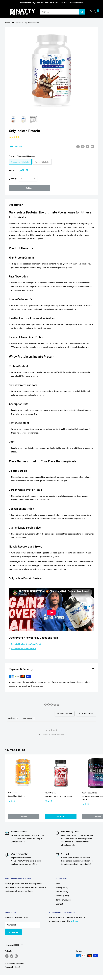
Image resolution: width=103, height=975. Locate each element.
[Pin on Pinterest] (83, 146)
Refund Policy (62, 891)
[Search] (82, 12)
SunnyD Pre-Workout (16, 796)
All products (16, 22)
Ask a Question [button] (66, 713)
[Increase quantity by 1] (34, 178)
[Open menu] (6, 12)
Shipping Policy (62, 895)
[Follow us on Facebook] (7, 956)
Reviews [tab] (11, 718)
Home (7, 22)
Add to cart (60, 816)
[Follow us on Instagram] (16, 956)
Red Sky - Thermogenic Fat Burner (59, 796)
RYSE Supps (12, 793)
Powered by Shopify (13, 967)
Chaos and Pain (15, 146)
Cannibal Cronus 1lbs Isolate (23, 648)
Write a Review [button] (87, 713)
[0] (95, 11)
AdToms (74, 921)
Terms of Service (63, 899)
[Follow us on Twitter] (11, 956)
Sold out (29, 188)
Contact (59, 904)
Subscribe (13, 932)
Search (59, 883)
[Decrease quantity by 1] (21, 178)
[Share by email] (92, 146)
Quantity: (13, 178)
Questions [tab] (27, 718)
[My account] (91, 11)
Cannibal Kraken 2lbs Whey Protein (26, 644)
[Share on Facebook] (78, 146)
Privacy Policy (62, 887)
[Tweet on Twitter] (87, 146)
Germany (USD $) (12, 945)
